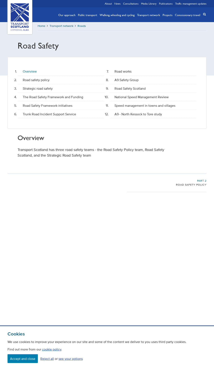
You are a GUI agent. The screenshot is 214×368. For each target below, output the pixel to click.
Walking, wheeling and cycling (117, 15)
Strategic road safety (38, 88)
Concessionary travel (187, 15)
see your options (71, 358)
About (108, 3)
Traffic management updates (190, 3)
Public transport (87, 15)
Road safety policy (36, 80)
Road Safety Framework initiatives (47, 105)
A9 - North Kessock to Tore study (138, 114)
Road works (123, 71)
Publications (166, 3)
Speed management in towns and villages (145, 105)
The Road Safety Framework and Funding (53, 97)
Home (41, 26)
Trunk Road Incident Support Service (49, 114)
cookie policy (51, 349)
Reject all (47, 358)
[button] (203, 14)
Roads (82, 26)
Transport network (148, 15)
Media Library (149, 3)
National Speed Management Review (142, 97)
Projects (167, 15)
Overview (30, 71)
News (117, 3)
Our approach (66, 15)
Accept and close (22, 358)
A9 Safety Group (127, 80)
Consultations (131, 3)
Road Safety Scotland (130, 88)
